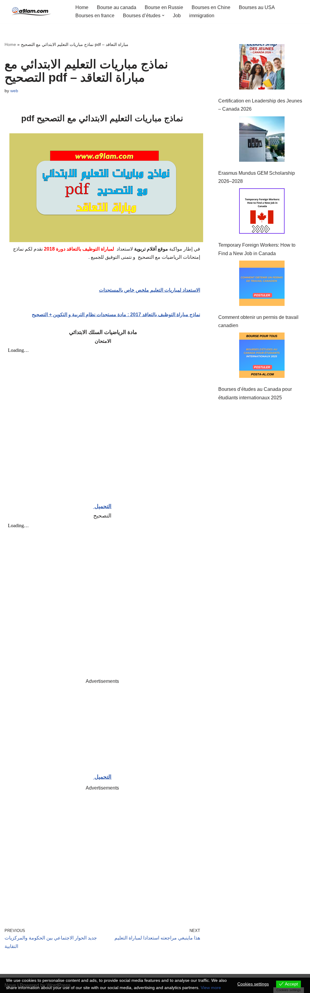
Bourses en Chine (211, 7)
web (14, 90)
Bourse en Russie (164, 7)
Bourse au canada (116, 7)
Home (81, 7)
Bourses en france (94, 15)
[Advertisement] (102, 727)
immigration (201, 15)
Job (177, 15)
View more (211, 987)
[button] (163, 15)
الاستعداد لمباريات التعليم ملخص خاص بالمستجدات (149, 290)
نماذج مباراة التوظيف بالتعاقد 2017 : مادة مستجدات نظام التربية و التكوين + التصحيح (116, 314)
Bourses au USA (257, 7)
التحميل (102, 506)
